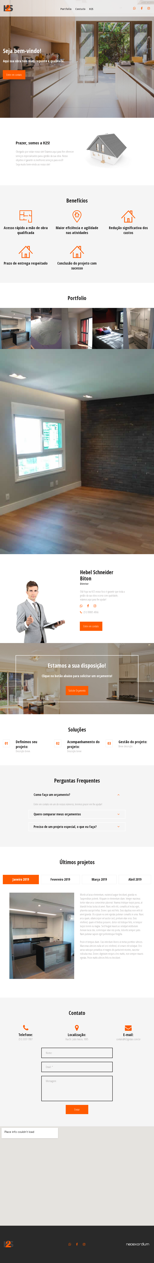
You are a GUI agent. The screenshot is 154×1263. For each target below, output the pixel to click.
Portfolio (66, 9)
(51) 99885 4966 (90, 612)
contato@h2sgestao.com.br (128, 1039)
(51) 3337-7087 (26, 1039)
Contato (80, 9)
